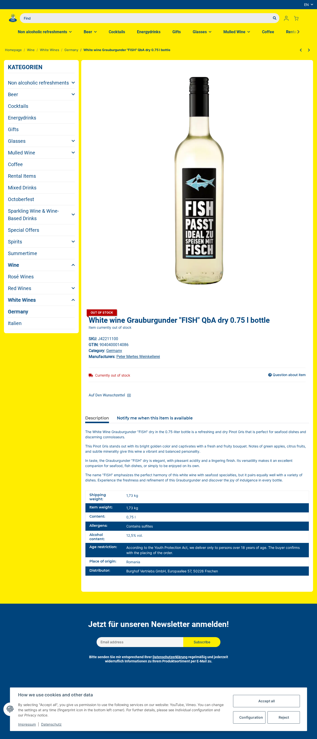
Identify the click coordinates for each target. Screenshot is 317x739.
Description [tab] (97, 418)
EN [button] (306, 4)
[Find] (274, 18)
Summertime (22, 253)
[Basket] (298, 18)
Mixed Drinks (22, 188)
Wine (13, 265)
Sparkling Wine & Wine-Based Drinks (33, 214)
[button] (286, 18)
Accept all (266, 701)
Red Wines (19, 288)
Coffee (15, 164)
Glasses (17, 141)
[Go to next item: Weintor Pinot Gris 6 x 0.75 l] (309, 50)
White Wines (22, 300)
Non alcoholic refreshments (38, 83)
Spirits (15, 242)
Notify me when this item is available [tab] (155, 418)
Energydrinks (22, 118)
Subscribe (202, 642)
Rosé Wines (21, 277)
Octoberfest (21, 199)
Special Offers (23, 230)
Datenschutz (51, 724)
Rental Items (22, 176)
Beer (13, 94)
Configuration (251, 717)
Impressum (27, 724)
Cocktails (18, 106)
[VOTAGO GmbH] (13, 18)
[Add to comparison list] (130, 395)
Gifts (13, 129)
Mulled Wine (21, 153)
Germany (18, 312)
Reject (284, 717)
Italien (15, 323)
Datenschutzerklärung (170, 657)
